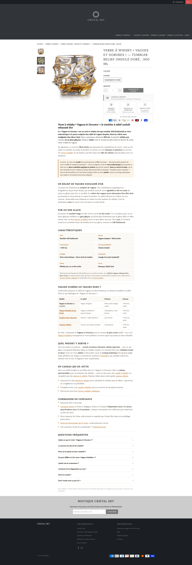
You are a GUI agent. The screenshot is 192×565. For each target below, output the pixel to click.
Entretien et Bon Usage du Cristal (87, 532)
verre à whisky (67, 152)
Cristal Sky (45, 555)
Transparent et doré (112, 80)
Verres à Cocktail (175, 35)
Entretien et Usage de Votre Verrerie (128, 528)
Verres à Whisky (122, 35)
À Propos (120, 539)
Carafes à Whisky (141, 35)
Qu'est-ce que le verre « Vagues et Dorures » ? (75, 440)
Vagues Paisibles (65, 335)
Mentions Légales (122, 535)
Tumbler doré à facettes (68, 318)
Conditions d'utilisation (84, 535)
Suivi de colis (81, 528)
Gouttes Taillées (65, 325)
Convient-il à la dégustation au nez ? (72, 469)
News (187, 35)
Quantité (106, 86)
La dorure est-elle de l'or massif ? (71, 446)
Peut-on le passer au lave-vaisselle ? (72, 451)
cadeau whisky (122, 376)
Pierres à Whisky (158, 35)
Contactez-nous (99, 426)
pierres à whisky (81, 219)
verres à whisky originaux (69, 278)
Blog (118, 532)
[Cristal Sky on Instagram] (82, 548)
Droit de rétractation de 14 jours (74, 423)
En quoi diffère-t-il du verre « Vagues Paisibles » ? (77, 457)
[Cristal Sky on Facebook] (78, 548)
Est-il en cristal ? (64, 475)
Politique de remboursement (86, 539)
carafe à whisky (121, 373)
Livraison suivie (67, 406)
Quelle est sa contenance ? (68, 463)
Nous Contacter (82, 543)
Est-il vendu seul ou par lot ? (69, 480)
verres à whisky (97, 278)
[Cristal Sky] (96, 17)
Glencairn (104, 355)
